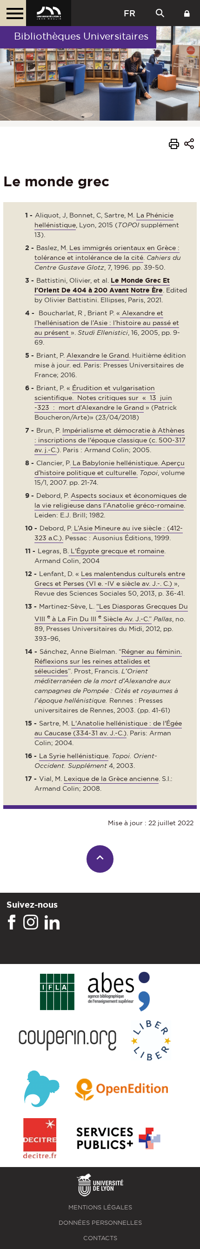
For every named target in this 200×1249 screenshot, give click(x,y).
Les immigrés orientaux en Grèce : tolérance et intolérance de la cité (107, 252)
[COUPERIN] (68, 1041)
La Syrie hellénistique (73, 756)
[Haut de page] (100, 859)
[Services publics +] (117, 1139)
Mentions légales (100, 1207)
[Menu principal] (13, 13)
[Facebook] (12, 922)
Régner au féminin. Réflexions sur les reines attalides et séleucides (108, 661)
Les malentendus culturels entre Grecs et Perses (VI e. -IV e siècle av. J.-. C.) (109, 578)
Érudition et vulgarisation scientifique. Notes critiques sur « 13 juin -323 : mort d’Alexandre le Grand (103, 397)
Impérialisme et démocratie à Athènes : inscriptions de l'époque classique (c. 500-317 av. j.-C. (109, 440)
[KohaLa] (41, 1090)
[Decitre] (39, 1139)
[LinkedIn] (52, 922)
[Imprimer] (174, 145)
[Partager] (189, 145)
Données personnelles (100, 1223)
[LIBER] (151, 1041)
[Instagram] (30, 922)
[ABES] (119, 992)
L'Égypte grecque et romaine (117, 551)
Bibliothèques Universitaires (81, 36)
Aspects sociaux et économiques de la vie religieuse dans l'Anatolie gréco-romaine (110, 500)
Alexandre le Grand (98, 355)
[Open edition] (121, 1090)
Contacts (100, 1238)
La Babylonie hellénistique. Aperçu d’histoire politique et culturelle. (109, 467)
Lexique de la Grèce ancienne (111, 778)
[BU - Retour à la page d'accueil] (48, 13)
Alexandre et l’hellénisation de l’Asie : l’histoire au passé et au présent (106, 322)
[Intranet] (187, 13)
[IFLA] (57, 992)
